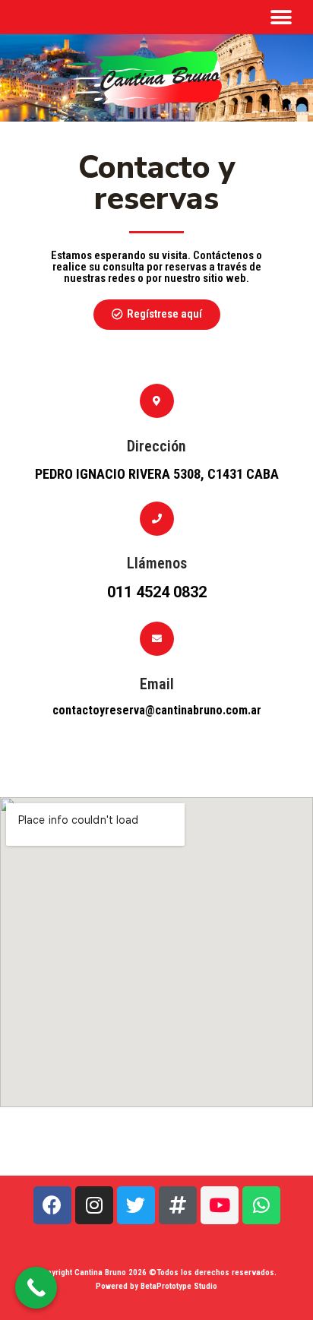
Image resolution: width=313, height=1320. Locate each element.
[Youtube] (220, 1205)
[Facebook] (52, 1205)
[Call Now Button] (36, 1288)
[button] (281, 17)
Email (157, 684)
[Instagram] (94, 1205)
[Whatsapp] (261, 1205)
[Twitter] (136, 1205)
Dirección (156, 446)
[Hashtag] (178, 1205)
